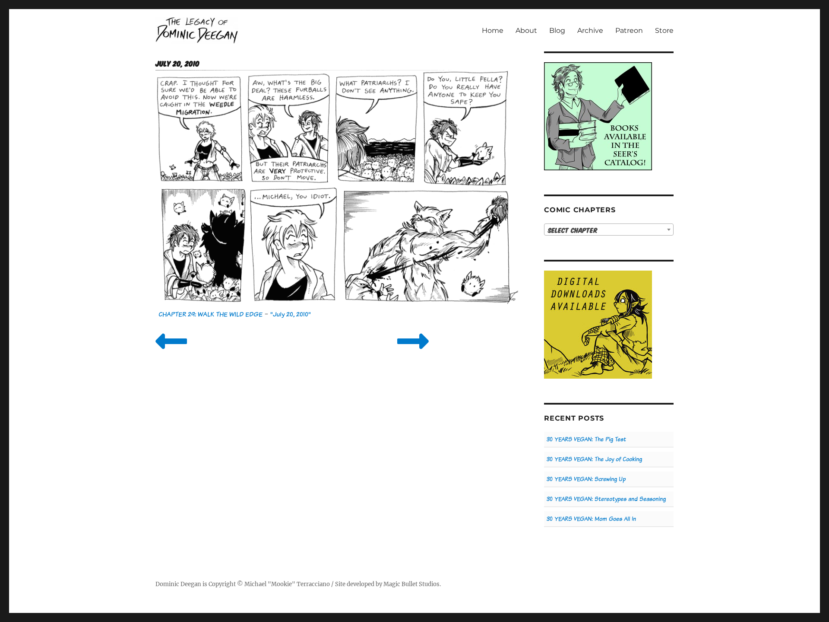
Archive (590, 30)
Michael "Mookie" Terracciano (287, 584)
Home (492, 30)
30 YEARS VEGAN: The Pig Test (586, 439)
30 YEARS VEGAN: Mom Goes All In (591, 519)
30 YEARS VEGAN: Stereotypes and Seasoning (606, 499)
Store (664, 30)
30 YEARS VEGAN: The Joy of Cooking (594, 459)
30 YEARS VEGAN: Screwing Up (586, 479)
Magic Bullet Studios (411, 584)
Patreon (629, 30)
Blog (557, 30)
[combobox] (609, 229)
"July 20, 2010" (290, 314)
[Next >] (413, 352)
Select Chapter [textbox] (573, 230)
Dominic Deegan (178, 584)
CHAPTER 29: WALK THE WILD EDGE (210, 314)
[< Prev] (171, 352)
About (526, 30)
